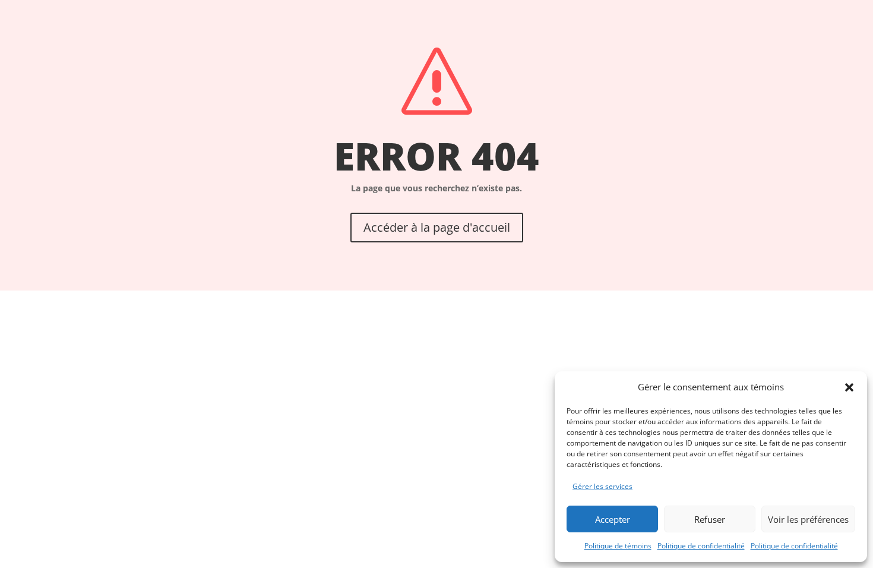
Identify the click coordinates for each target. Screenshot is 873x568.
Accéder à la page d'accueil (436, 227)
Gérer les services (602, 486)
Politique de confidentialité (701, 546)
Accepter (612, 519)
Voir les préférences (808, 519)
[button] (849, 387)
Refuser (709, 519)
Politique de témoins (617, 546)
